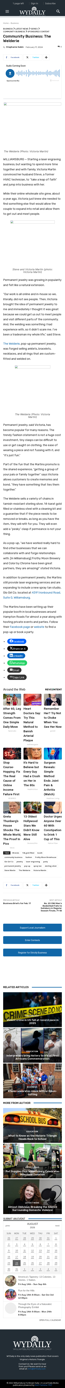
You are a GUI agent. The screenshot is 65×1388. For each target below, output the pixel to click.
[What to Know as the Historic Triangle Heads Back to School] (32, 1125)
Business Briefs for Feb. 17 (17, 903)
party (45, 861)
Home (6, 23)
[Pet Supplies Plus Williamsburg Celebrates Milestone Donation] (32, 1161)
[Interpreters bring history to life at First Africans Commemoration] (32, 1045)
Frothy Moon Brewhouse (45, 857)
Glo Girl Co (8, 861)
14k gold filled (28, 853)
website (39, 627)
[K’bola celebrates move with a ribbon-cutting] (32, 1080)
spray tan (37, 866)
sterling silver (51, 866)
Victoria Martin (39, 870)
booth (39, 853)
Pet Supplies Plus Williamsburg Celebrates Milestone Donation (32, 1173)
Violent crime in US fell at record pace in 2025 (33, 1021)
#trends (15, 853)
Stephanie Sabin (15, 47)
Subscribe (50, 3)
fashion (29, 857)
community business (13, 857)
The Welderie (11, 343)
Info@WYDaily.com (37, 1369)
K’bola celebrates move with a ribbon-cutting (32, 1093)
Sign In (34, 3)
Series (34, 29)
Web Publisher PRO (43, 1385)
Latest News (21, 29)
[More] (46, 57)
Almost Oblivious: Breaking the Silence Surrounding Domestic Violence (32, 1208)
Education (32, 1051)
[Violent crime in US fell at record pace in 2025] (32, 1009)
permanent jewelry (12, 866)
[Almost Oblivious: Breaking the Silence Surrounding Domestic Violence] (32, 1196)
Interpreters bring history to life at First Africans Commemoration (32, 1057)
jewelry (20, 861)
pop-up (27, 866)
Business (15, 23)
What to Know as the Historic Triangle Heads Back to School (32, 1137)
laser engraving (33, 861)
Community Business (14, 32)
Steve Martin (9, 870)
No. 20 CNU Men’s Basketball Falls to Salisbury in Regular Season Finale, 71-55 (51, 907)
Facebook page (20, 627)
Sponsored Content (38, 32)
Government (32, 1016)
